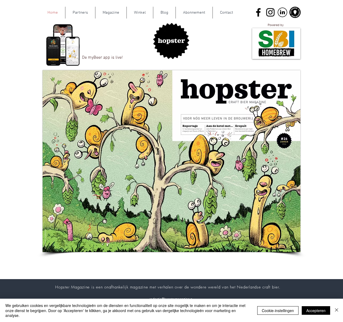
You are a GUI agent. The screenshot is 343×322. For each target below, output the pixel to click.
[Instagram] (270, 12)
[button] (276, 43)
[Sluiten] (336, 310)
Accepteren (316, 310)
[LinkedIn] (282, 12)
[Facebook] (258, 12)
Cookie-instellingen (278, 310)
